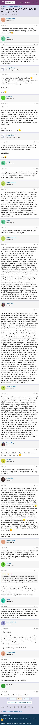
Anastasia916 (11, 182)
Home (34, 718)
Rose (8, 599)
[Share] (34, 25)
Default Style (6, 715)
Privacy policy (23, 718)
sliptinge (9, 478)
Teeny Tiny (10, 303)
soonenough (10, 18)
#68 (37, 227)
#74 (37, 485)
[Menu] (2, 2)
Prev (13, 699)
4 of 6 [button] (19, 699)
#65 (37, 142)
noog (8, 37)
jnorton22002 (11, 622)
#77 (37, 606)
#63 (37, 74)
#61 (37, 25)
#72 (37, 449)
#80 (37, 691)
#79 (37, 659)
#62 (37, 44)
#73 (37, 466)
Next (25, 699)
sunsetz (9, 96)
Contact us (4, 718)
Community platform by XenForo (16, 723)
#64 (37, 103)
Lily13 (8, 459)
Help (29, 718)
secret (8, 563)
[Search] (37, 2)
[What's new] (33, 2)
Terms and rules (13, 718)
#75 (37, 547)
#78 (37, 629)
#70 (37, 310)
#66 (37, 168)
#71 (37, 393)
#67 (37, 189)
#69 (37, 244)
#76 (37, 570)
